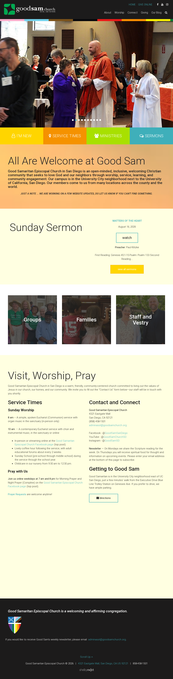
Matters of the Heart (127, 220)
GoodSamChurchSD (115, 436)
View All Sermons (127, 269)
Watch (127, 238)
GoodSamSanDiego (116, 433)
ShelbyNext (86, 670)
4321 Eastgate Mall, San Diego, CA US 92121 (103, 663)
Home (132, 4)
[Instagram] (167, 4)
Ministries (111, 136)
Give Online (145, 4)
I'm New (24, 136)
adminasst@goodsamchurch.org (108, 425)
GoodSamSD (112, 440)
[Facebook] (157, 4)
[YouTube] (162, 4)
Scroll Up (85, 656)
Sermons (154, 136)
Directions (105, 498)
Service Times (67, 136)
